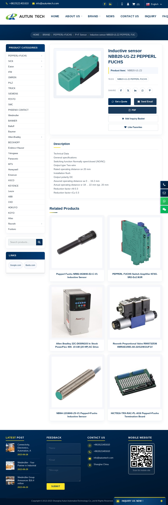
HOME (36, 35)
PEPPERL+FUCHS (62, 35)
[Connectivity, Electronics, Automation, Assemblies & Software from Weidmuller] (10, 447)
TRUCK (11, 88)
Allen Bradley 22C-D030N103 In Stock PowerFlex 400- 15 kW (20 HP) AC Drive (77, 345)
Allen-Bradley (14, 137)
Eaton (11, 66)
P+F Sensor (81, 35)
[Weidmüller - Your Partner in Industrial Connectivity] (10, 465)
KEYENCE (13, 186)
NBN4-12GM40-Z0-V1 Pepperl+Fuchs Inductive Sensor (76, 415)
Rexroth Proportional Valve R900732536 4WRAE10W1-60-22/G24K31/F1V (135, 345)
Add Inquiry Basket (135, 118)
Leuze (11, 191)
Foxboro (12, 229)
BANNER (12, 121)
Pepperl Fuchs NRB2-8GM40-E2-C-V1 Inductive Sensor (77, 276)
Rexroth (12, 224)
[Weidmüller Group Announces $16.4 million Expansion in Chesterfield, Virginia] (10, 480)
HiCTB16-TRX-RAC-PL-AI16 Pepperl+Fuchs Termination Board (135, 415)
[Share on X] (128, 90)
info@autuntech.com (47, 3)
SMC (10, 104)
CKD (10, 202)
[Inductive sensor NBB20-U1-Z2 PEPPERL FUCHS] (78, 73)
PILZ (10, 83)
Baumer (12, 131)
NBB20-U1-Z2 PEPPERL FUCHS (132, 79)
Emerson (12, 175)
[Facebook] (104, 4)
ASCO (11, 180)
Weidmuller (13, 115)
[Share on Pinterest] (150, 90)
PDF (134, 110)
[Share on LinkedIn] (135, 90)
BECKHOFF (14, 142)
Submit (55, 486)
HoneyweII (13, 169)
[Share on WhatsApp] (143, 90)
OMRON (12, 77)
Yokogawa (13, 153)
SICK (10, 61)
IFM (10, 72)
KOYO (11, 213)
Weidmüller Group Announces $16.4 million (26, 480)
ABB (10, 196)
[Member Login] (128, 4)
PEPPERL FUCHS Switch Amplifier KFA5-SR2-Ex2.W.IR (135, 276)
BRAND (46, 35)
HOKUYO (12, 207)
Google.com (15, 265)
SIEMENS (13, 93)
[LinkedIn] (110, 4)
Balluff (11, 126)
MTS (10, 164)
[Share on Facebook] (121, 90)
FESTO (11, 99)
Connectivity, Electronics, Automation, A (24, 447)
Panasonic (13, 158)
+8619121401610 (19, 3)
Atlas (10, 218)
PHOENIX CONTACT (18, 110)
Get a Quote (121, 101)
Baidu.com (30, 265)
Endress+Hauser (16, 148)
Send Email (147, 101)
